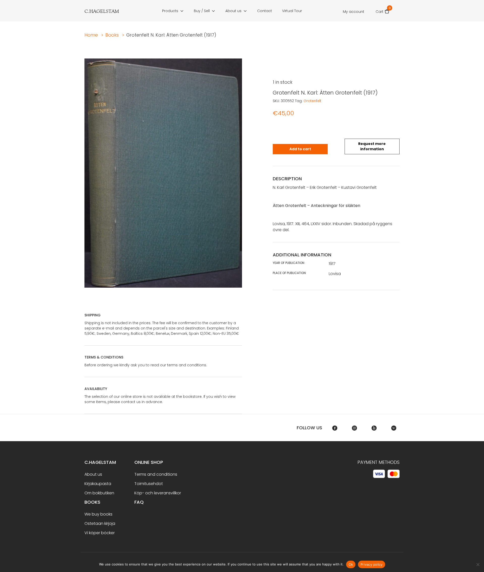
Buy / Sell (202, 10)
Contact (264, 10)
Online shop (148, 462)
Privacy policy (371, 564)
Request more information (372, 146)
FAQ (139, 502)
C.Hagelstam (100, 462)
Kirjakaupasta (97, 484)
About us (233, 10)
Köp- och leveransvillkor (157, 493)
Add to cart (300, 149)
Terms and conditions (155, 474)
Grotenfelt (312, 100)
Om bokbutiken (99, 493)
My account (353, 11)
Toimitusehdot (148, 484)
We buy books (98, 514)
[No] (477, 564)
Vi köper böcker (99, 533)
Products (170, 10)
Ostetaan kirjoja (99, 523)
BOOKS (92, 502)
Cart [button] (382, 10)
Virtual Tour (292, 10)
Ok (351, 564)
